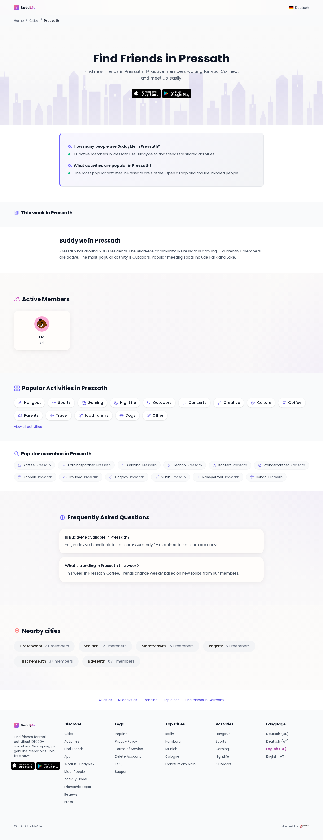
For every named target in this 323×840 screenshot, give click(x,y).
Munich (171, 749)
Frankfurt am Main (180, 764)
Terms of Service (129, 749)
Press (68, 802)
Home (19, 20)
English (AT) (276, 756)
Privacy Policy (126, 741)
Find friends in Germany (204, 700)
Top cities (171, 700)
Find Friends (73, 749)
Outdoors (223, 764)
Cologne (172, 756)
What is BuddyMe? (79, 764)
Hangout (223, 733)
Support (121, 771)
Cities (34, 20)
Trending (150, 700)
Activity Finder (75, 779)
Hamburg (173, 741)
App (67, 756)
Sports (221, 741)
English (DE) (276, 749)
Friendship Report (78, 786)
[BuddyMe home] (28, 7)
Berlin (169, 733)
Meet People (74, 771)
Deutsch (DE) (277, 733)
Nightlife (222, 756)
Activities (71, 741)
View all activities (28, 426)
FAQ (118, 764)
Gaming (222, 749)
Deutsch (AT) (277, 741)
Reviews (70, 794)
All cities (105, 700)
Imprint (121, 733)
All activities (127, 700)
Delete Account (128, 756)
